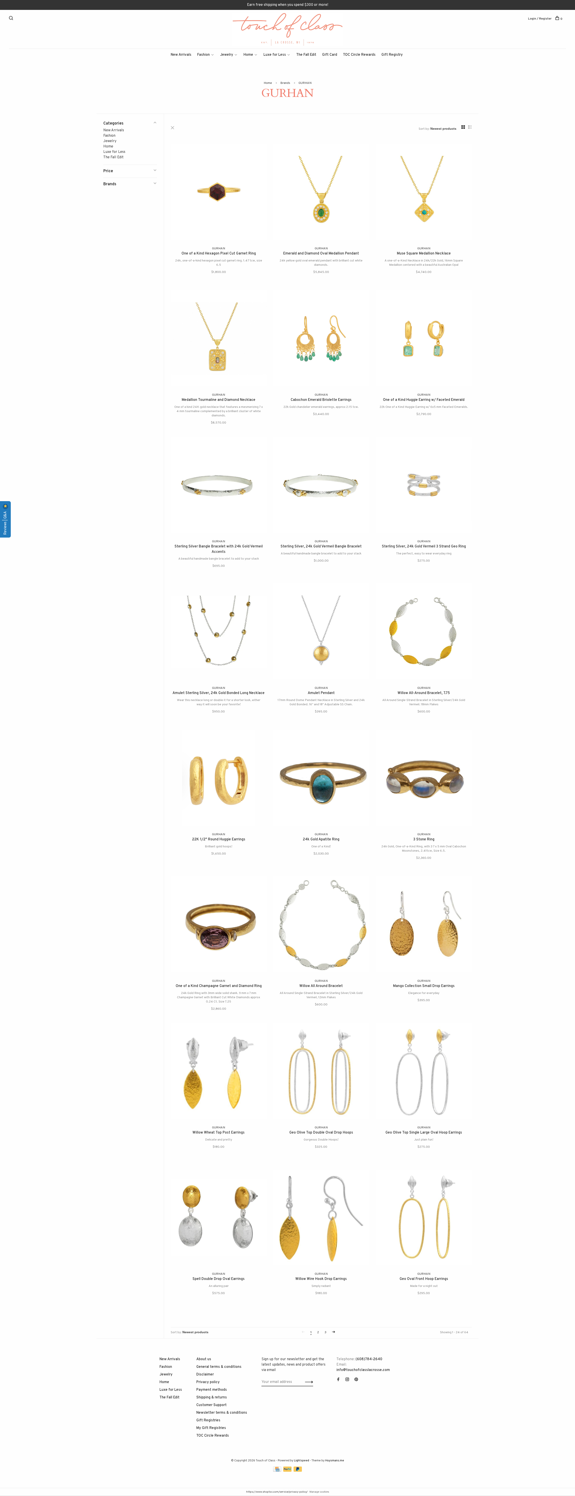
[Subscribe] (358, 769)
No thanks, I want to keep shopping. (342, 797)
